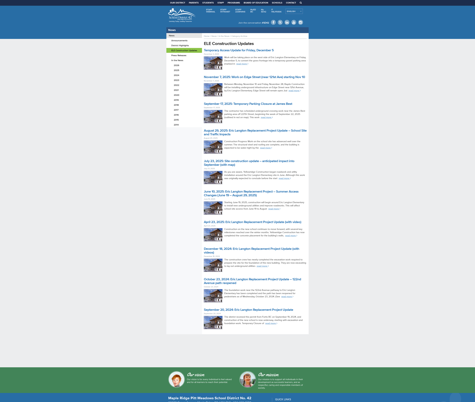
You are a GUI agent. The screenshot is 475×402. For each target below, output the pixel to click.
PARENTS (194, 3)
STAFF (220, 3)
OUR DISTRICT (177, 3)
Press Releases (178, 55)
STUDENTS (208, 3)
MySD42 (263, 10)
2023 (176, 80)
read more (242, 63)
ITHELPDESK (276, 10)
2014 (176, 124)
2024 (176, 75)
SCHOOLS (277, 3)
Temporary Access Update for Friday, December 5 (239, 50)
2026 (176, 65)
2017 (176, 110)
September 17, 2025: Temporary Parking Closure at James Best (248, 104)
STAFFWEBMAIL (210, 10)
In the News (177, 60)
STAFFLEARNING (240, 10)
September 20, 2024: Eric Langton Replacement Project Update (248, 310)
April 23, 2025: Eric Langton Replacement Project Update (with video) (252, 222)
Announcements (179, 40)
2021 (176, 90)
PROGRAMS (234, 3)
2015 (176, 119)
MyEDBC (253, 10)
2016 (176, 115)
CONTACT (291, 3)
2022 (176, 85)
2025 (176, 70)
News (172, 35)
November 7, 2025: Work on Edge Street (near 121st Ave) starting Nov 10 (254, 77)
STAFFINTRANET (225, 10)
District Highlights (180, 45)
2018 (176, 105)
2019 (176, 100)
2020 (176, 95)
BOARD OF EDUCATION (256, 3)
